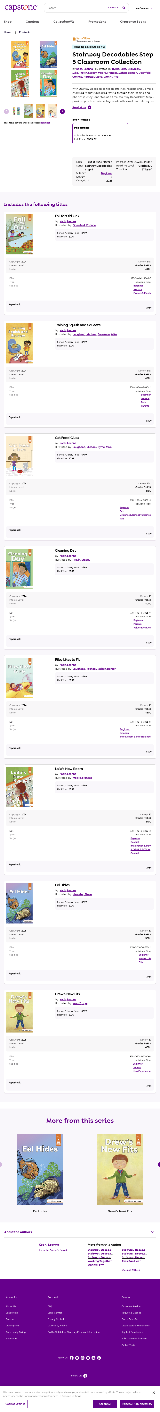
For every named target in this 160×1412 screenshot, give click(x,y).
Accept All (105, 1403)
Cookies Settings (15, 1403)
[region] (80, 1399)
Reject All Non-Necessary (137, 1403)
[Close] (153, 1392)
